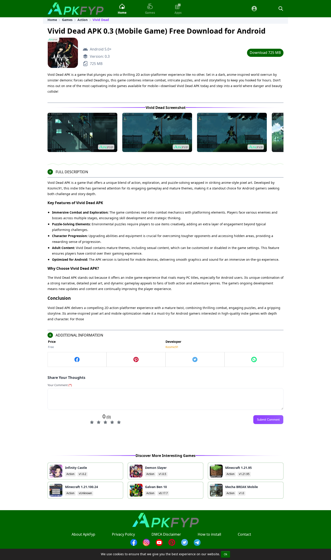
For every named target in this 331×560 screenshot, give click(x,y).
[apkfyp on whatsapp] (253, 359)
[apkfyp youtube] (159, 544)
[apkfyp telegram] (197, 544)
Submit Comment (268, 419)
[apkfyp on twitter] (195, 359)
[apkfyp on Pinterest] (136, 359)
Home (52, 20)
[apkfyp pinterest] (171, 544)
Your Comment (60, 385)
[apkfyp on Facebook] (77, 359)
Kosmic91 (172, 347)
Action (82, 20)
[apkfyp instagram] (146, 544)
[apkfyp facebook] (133, 544)
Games (67, 20)
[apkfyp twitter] (184, 544)
